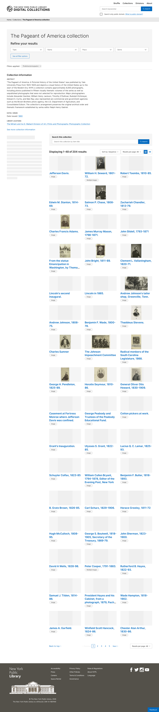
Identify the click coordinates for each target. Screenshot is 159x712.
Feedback (153, 710)
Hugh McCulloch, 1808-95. (63, 535)
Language (91, 675)
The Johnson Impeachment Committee (100, 353)
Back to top (54, 646)
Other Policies (74, 672)
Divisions (140, 3)
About (149, 3)
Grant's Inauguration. (62, 446)
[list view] (150, 152)
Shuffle (116, 3)
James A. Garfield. (60, 628)
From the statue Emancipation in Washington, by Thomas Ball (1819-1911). (64, 266)
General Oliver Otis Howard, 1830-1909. (133, 386)
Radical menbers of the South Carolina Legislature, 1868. (134, 355)
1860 (20, 116)
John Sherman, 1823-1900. (133, 535)
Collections (128, 3)
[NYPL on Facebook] (131, 669)
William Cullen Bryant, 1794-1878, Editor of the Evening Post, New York (99, 479)
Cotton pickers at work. (134, 413)
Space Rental (56, 679)
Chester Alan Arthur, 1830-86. (133, 630)
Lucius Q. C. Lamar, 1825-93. (136, 448)
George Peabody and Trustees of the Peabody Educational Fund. (100, 417)
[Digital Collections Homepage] (28, 9)
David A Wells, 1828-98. (64, 566)
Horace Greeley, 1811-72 (135, 507)
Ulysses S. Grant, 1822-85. (99, 448)
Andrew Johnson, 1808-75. (64, 324)
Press (53, 672)
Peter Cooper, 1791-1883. (100, 566)
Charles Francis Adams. (64, 231)
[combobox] (120, 9)
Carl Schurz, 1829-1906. (100, 507)
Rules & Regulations (95, 668)
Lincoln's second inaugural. (59, 295)
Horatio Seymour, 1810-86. (99, 386)
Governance (74, 679)
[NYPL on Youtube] (147, 669)
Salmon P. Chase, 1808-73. (99, 204)
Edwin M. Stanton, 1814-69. (64, 204)
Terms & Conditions (76, 675)
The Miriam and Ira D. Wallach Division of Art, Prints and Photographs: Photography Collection (48, 124)
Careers (54, 675)
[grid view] (145, 152)
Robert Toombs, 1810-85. (136, 173)
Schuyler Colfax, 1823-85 (65, 475)
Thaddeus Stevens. (132, 322)
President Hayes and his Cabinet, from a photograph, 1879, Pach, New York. (100, 600)
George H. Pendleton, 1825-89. (62, 386)
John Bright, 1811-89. (98, 260)
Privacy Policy (74, 668)
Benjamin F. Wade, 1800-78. (100, 324)
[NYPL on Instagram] (141, 669)
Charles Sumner (59, 351)
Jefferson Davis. (59, 173)
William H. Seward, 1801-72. (100, 175)
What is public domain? (134, 14)
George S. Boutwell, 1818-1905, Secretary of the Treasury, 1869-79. (100, 537)
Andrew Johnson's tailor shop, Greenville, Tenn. (135, 295)
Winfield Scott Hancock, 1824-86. (99, 630)
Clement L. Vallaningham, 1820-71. (136, 262)
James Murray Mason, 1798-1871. (98, 233)
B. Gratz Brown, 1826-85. (64, 507)
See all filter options (20, 56)
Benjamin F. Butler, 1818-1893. (135, 477)
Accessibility (55, 668)
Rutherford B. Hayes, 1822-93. (133, 568)
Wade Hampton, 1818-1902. (134, 597)
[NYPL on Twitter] (136, 669)
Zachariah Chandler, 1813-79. (132, 204)
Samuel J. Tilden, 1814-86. (63, 597)
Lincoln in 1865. (94, 293)
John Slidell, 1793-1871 (134, 231)
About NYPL (92, 672)
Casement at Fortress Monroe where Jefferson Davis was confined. (64, 417)
